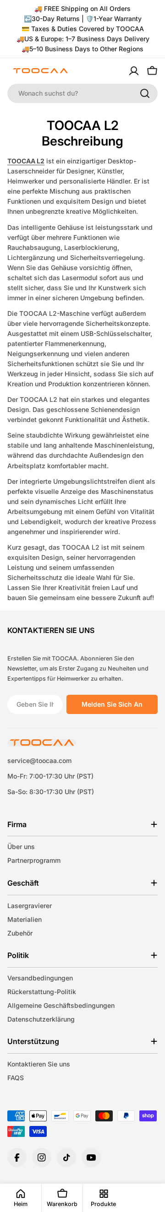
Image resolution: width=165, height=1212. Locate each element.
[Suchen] (144, 93)
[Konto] (133, 70)
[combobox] (82, 93)
